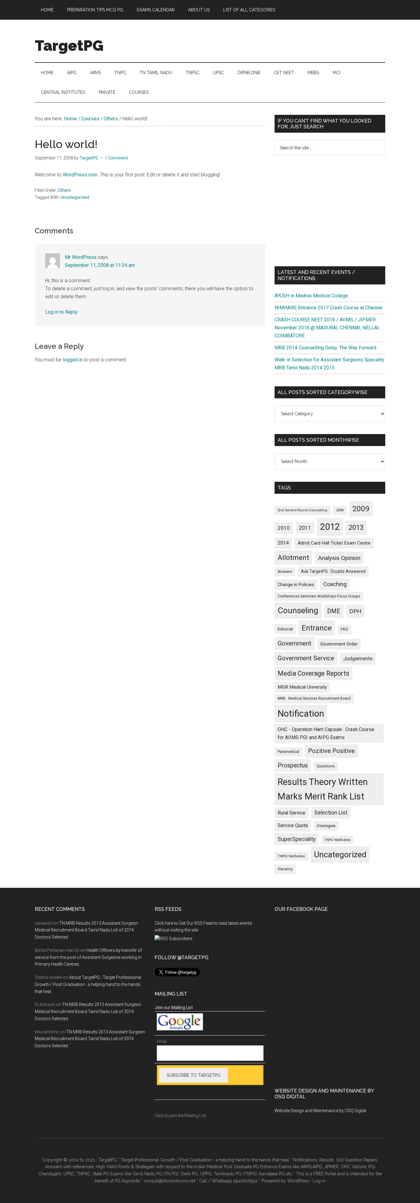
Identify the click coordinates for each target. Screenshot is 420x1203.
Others (64, 190)
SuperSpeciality (296, 839)
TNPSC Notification (291, 856)
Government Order (339, 644)
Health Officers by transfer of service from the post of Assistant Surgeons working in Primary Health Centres (88, 957)
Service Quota (293, 825)
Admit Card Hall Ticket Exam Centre (334, 543)
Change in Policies (296, 584)
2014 (283, 543)
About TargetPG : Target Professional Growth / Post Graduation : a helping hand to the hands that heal (88, 984)
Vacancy (285, 869)
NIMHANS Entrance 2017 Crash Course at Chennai (328, 308)
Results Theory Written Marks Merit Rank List (323, 789)
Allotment (293, 557)
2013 (356, 527)
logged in (73, 360)
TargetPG (69, 45)
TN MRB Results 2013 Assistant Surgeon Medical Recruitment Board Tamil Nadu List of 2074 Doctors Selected (86, 930)
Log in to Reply (61, 312)
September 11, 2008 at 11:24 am (100, 265)
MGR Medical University (302, 687)
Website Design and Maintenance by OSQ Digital (320, 1110)
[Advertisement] (330, 211)
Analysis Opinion (339, 557)
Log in (319, 1180)
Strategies (326, 825)
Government (294, 643)
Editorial (285, 628)
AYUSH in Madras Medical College (311, 296)
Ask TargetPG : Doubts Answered (333, 571)
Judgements (357, 658)
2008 (339, 510)
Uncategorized (75, 197)
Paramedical (288, 752)
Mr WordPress (81, 257)
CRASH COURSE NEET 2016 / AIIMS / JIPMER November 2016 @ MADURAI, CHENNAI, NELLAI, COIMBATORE (327, 328)
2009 (361, 508)
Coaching (335, 584)
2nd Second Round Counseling (302, 510)
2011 (305, 528)
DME (333, 611)
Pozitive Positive (331, 750)
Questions (326, 766)
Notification (301, 713)
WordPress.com (80, 175)
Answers (285, 571)
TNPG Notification (337, 840)
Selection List (330, 813)
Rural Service (291, 813)
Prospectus (293, 765)
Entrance (317, 627)
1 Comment (116, 157)
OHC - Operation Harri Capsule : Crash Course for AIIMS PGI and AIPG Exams (326, 733)
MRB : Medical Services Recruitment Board (314, 698)
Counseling (298, 610)
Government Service (306, 658)
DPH (355, 611)
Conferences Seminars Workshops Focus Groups (319, 596)
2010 (284, 528)
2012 (330, 526)
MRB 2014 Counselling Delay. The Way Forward (325, 348)
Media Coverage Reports (313, 673)
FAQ (344, 629)
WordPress (298, 1180)
